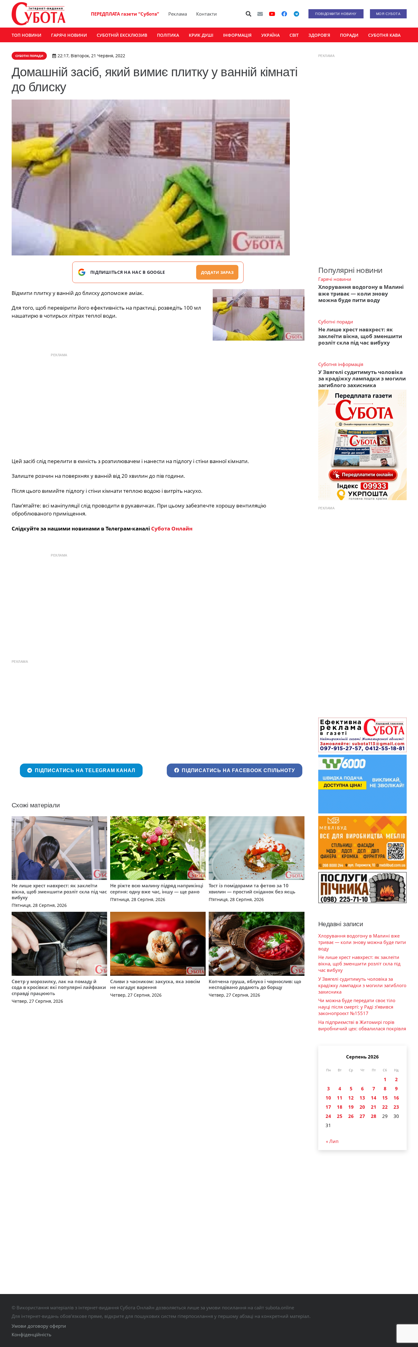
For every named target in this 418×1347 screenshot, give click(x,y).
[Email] (260, 13)
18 (339, 1107)
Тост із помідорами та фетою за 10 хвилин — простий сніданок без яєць (252, 888)
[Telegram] (296, 13)
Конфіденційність (31, 1334)
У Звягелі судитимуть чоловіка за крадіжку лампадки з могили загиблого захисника (362, 378)
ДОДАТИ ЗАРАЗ (217, 272)
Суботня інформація (340, 364)
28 (373, 1116)
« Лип (332, 1141)
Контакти (206, 14)
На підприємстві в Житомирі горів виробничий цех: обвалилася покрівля (362, 1025)
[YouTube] (272, 13)
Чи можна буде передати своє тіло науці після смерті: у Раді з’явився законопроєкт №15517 (356, 1006)
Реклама (177, 14)
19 (351, 1107)
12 (351, 1098)
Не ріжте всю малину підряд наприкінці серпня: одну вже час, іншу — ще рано (156, 888)
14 (373, 1098)
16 (396, 1098)
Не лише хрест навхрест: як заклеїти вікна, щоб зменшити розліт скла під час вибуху (59, 891)
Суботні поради (335, 322)
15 (385, 1098)
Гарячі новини (334, 279)
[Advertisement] (158, 404)
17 (328, 1107)
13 (362, 1098)
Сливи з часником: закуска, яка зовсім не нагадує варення (155, 984)
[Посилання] (38, 13)
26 (351, 1116)
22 (385, 1107)
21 (373, 1107)
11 (339, 1098)
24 (328, 1116)
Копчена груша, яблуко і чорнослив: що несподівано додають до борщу (255, 984)
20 (362, 1107)
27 (362, 1116)
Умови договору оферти (39, 1326)
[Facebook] (284, 13)
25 (339, 1116)
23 (396, 1107)
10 (328, 1098)
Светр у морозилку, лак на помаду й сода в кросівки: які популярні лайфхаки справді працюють (59, 987)
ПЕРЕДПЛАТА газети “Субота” (125, 14)
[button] (248, 13)
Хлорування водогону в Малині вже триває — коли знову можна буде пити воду (361, 293)
